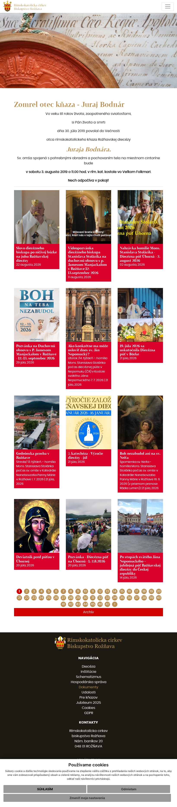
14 (114, 591)
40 (159, 597)
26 (56, 597)
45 (93, 604)
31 (92, 597)
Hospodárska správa (88, 682)
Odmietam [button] (128, 789)
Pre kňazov (88, 697)
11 (93, 591)
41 (63, 604)
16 (129, 591)
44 (85, 604)
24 (41, 597)
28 (71, 597)
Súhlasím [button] (45, 789)
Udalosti (89, 692)
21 (19, 597)
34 (115, 597)
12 (100, 591)
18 (144, 591)
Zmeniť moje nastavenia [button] (87, 798)
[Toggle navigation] (168, 6)
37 (137, 597)
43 (78, 604)
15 (122, 591)
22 (27, 597)
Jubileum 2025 (88, 702)
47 (107, 604)
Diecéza (88, 666)
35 (122, 597)
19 (151, 591)
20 (159, 591)
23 (34, 597)
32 (100, 597)
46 (100, 604)
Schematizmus (88, 677)
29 (78, 597)
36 (129, 597)
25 (49, 597)
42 (71, 604)
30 (85, 597)
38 (144, 597)
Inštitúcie (88, 671)
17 (136, 591)
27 (63, 597)
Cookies (88, 708)
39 (151, 597)
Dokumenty (88, 687)
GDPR (88, 713)
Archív (88, 612)
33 (107, 597)
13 (107, 591)
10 (85, 591)
